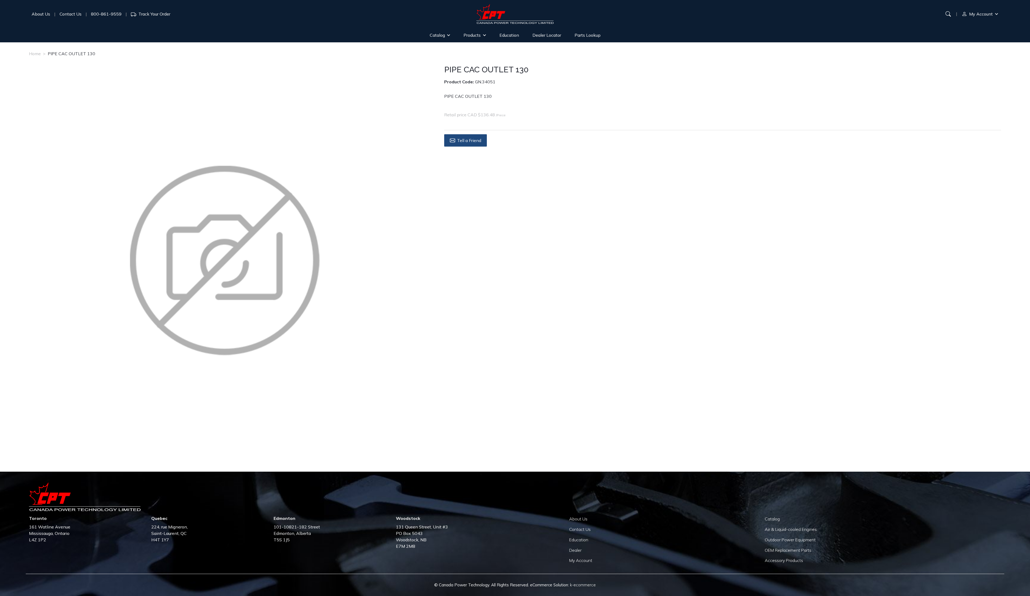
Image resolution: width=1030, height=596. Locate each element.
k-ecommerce (583, 584)
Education (509, 35)
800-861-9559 (106, 14)
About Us (41, 14)
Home (35, 53)
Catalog (437, 35)
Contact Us (71, 14)
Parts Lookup (588, 35)
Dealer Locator (546, 35)
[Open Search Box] (948, 14)
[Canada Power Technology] (515, 14)
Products (472, 35)
